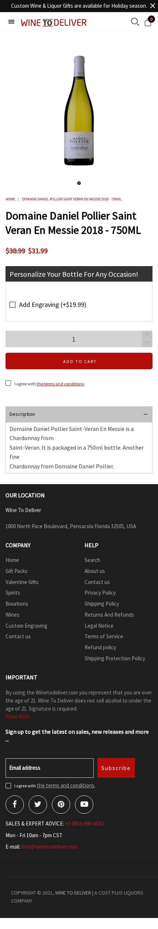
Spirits (13, 592)
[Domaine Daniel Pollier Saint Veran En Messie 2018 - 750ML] (79, 110)
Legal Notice (99, 625)
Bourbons (17, 603)
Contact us (18, 636)
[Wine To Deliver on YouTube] (84, 804)
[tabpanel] (79, 110)
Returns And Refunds (109, 614)
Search (92, 559)
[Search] (135, 22)
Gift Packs (17, 570)
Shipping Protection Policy (115, 658)
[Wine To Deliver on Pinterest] (61, 804)
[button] (146, 343)
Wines (12, 614)
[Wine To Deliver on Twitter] (38, 804)
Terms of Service (104, 636)
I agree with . (49, 384)
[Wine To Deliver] (54, 22)
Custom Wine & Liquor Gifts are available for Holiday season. (79, 5)
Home (12, 559)
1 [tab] (79, 183)
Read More (18, 716)
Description (22, 414)
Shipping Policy (102, 603)
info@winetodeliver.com (49, 846)
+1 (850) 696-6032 (84, 823)
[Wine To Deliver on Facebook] (15, 804)
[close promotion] (152, 6)
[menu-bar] (11, 22)
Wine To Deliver (73, 892)
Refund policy (100, 647)
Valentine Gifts (22, 581)
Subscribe (116, 768)
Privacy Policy (100, 592)
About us (95, 570)
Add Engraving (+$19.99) (52, 304)
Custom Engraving (26, 625)
